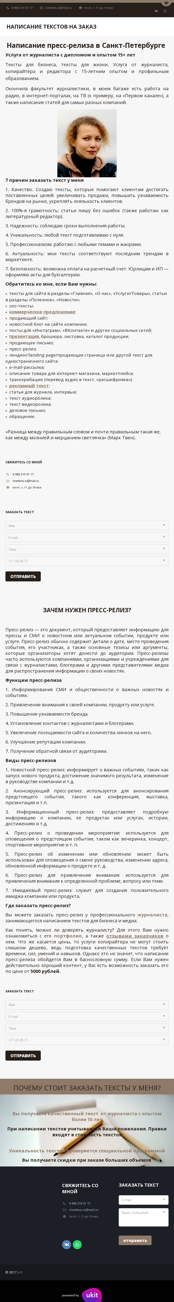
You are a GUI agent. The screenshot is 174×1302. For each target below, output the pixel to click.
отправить (135, 1240)
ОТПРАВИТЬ (23, 576)
